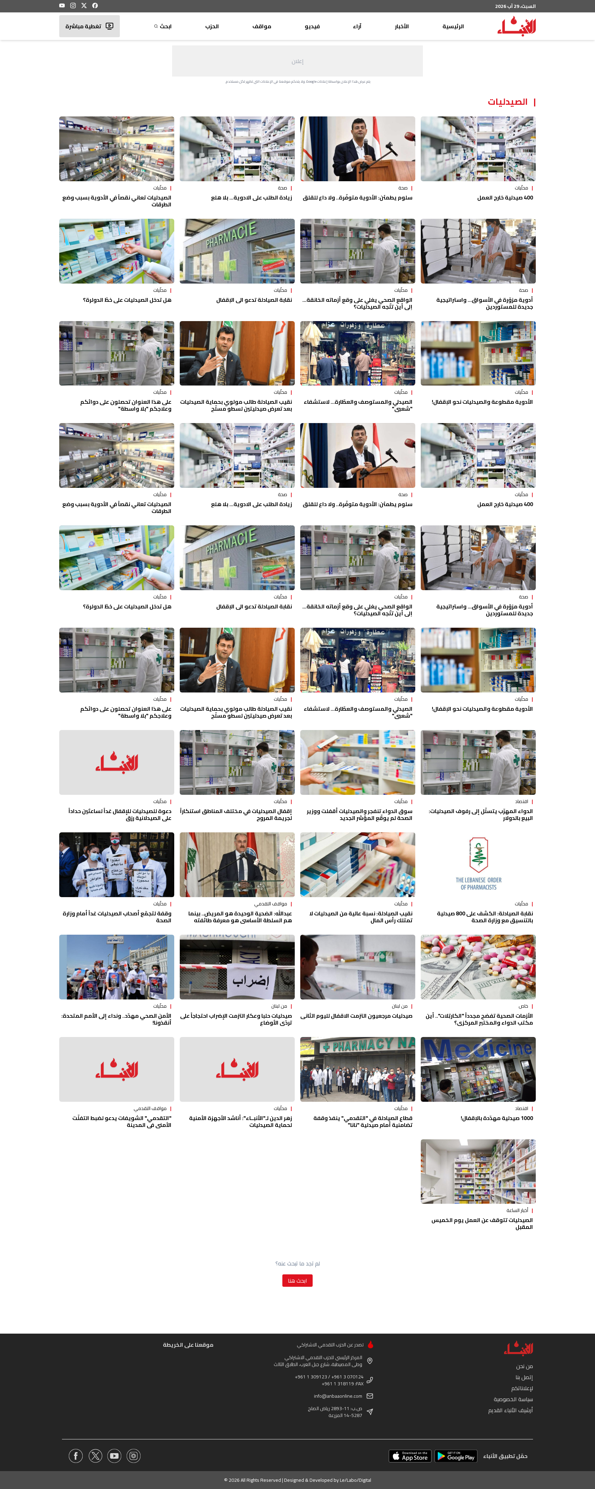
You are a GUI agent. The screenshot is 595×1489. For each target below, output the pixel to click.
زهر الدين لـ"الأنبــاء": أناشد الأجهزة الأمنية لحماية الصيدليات (240, 1121)
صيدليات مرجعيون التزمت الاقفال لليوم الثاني (356, 1015)
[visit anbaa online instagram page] (133, 1456)
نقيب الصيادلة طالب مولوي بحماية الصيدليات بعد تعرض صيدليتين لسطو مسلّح (236, 405)
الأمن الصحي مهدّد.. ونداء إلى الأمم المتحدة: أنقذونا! (116, 1019)
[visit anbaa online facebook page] (75, 1456)
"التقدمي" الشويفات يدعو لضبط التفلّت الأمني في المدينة (121, 1121)
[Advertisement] (297, 60)
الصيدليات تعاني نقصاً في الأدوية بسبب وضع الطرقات (116, 200)
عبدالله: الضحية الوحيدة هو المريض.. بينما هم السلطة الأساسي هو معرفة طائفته (240, 916)
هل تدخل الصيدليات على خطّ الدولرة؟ (127, 300)
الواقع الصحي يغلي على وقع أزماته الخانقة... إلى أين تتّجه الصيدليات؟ (357, 303)
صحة (403, 187)
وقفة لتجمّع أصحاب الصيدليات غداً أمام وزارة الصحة (117, 916)
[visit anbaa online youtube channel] (114, 1456)
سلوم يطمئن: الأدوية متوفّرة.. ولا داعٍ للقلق (358, 197)
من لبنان (400, 1006)
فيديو (312, 26)
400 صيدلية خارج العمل (505, 197)
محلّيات (521, 187)
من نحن (524, 1366)
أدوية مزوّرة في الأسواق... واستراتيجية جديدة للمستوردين (484, 303)
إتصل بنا (524, 1377)
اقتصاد (521, 801)
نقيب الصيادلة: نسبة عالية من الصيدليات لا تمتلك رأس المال (361, 916)
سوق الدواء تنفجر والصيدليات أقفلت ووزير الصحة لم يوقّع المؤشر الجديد (360, 814)
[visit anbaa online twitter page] (95, 1456)
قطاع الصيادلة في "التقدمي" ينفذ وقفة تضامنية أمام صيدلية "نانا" (363, 1121)
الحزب (212, 26)
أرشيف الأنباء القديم (510, 1410)
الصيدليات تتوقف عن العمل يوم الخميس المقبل (482, 1223)
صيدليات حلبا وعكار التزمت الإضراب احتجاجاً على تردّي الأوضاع (236, 1019)
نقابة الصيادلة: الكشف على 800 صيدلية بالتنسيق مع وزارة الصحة (485, 916)
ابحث (166, 26)
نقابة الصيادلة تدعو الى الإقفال (254, 300)
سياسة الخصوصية (513, 1399)
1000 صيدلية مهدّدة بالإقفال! (497, 1118)
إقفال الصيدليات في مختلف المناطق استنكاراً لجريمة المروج (236, 814)
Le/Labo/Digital (355, 1480)
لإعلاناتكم (522, 1388)
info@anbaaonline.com (338, 1396)
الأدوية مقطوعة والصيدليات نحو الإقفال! (482, 402)
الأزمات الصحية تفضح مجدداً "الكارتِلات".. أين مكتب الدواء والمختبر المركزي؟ (479, 1019)
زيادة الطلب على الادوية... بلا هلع (251, 197)
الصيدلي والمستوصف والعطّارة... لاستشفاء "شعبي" (358, 405)
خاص (523, 1006)
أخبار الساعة (517, 1210)
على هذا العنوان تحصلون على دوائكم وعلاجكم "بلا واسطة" (125, 405)
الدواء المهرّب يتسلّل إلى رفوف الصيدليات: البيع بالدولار (481, 814)
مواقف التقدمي (270, 903)
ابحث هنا (297, 1280)
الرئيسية (453, 26)
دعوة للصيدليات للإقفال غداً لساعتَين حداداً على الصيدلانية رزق (120, 814)
